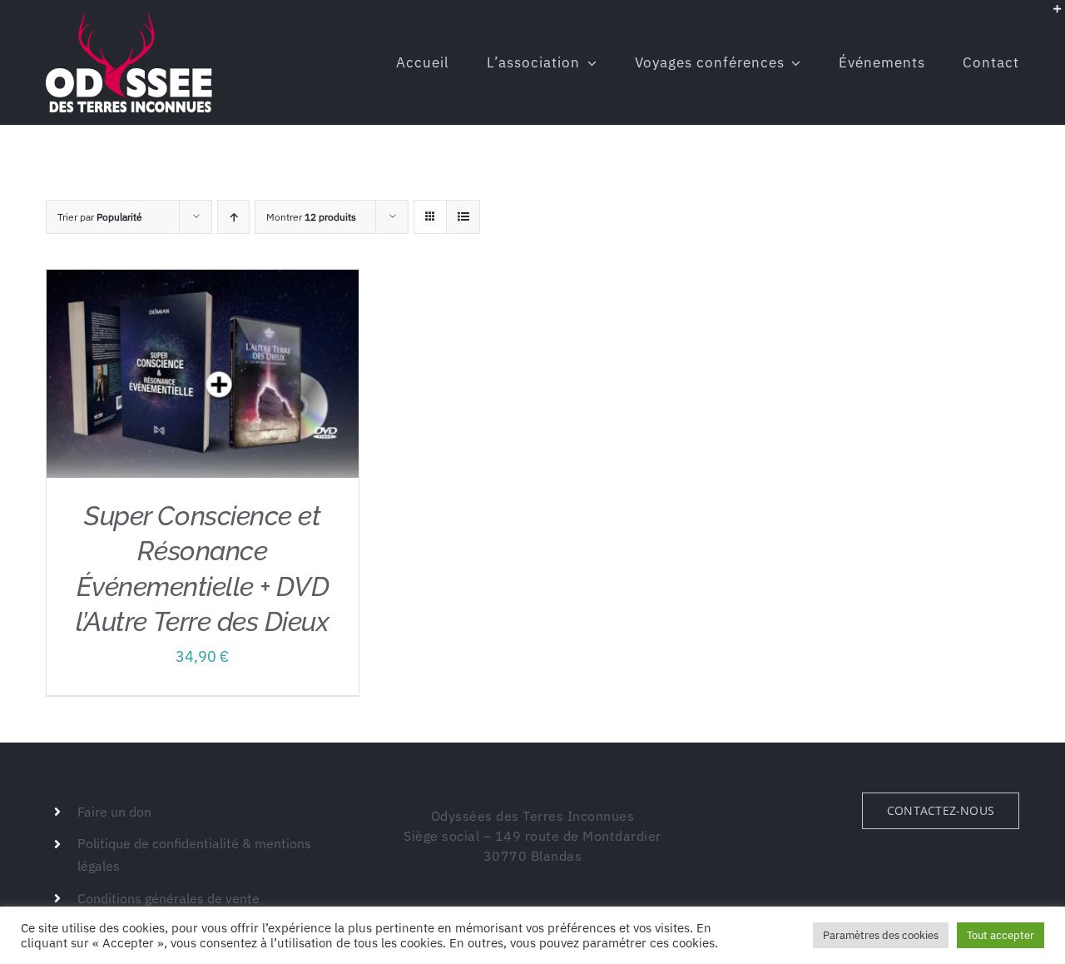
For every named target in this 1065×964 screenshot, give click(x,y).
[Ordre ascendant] (233, 217)
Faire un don (114, 811)
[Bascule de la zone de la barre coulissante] (1050, 15)
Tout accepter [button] (1000, 935)
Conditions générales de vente (168, 898)
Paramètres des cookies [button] (881, 935)
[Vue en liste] (463, 217)
